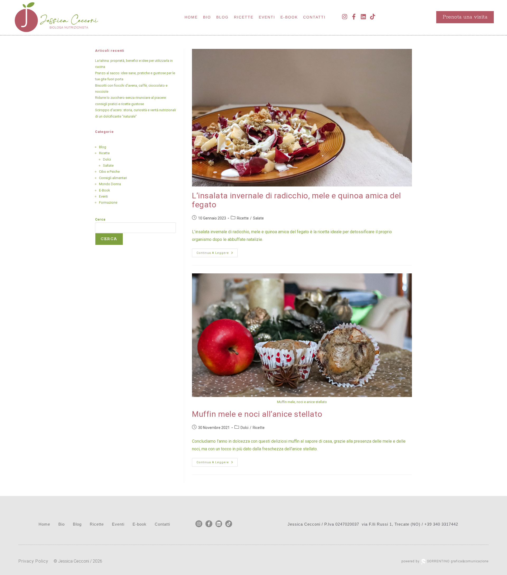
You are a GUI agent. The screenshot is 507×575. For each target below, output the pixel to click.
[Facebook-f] (354, 16)
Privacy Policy (33, 561)
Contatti (314, 17)
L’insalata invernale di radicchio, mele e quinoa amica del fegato (296, 200)
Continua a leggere (217, 252)
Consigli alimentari (113, 178)
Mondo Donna (110, 184)
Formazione (108, 202)
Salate (258, 218)
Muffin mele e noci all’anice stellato (257, 414)
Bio (207, 17)
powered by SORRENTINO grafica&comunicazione (445, 561)
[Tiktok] (372, 16)
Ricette (243, 17)
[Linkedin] (363, 16)
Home (191, 17)
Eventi (267, 17)
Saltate (108, 165)
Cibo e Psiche (109, 172)
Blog (222, 17)
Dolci (244, 428)
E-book (289, 17)
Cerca (100, 219)
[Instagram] (344, 16)
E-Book (104, 190)
